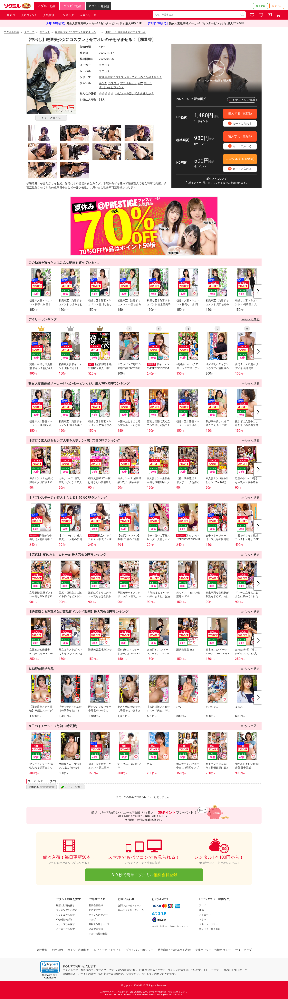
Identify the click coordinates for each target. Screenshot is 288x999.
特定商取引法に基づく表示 (174, 949)
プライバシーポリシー (139, 949)
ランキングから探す (66, 910)
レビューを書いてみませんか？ (134, 93)
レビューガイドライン (107, 949)
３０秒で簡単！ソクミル (144, 874)
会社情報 (41, 949)
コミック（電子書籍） (211, 929)
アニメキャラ (128, 83)
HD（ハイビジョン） (111, 87)
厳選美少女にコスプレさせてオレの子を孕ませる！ (130, 77)
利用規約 (57, 949)
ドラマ (202, 919)
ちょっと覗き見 (51, 117)
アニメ (202, 905)
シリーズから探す (65, 924)
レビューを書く (73, 787)
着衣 (140, 83)
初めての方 (95, 910)
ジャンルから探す (65, 914)
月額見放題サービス (99, 924)
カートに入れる (240, 123)
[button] (50, 967)
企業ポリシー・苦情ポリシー (213, 949)
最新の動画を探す (65, 905)
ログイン (277, 6)
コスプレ (113, 83)
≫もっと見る (250, 319)
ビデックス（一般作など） (215, 899)
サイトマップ (243, 949)
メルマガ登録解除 (98, 933)
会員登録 (260, 6)
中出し (148, 83)
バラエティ (205, 914)
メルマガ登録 (96, 929)
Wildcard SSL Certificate (50, 976)
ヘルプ (92, 919)
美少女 (103, 83)
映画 (201, 910)
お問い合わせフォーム (129, 905)
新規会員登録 (96, 905)
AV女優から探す (64, 919)
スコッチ (104, 65)
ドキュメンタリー (208, 924)
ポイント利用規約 (78, 949)
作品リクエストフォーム (131, 910)
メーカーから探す (65, 929)
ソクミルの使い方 (98, 914)
